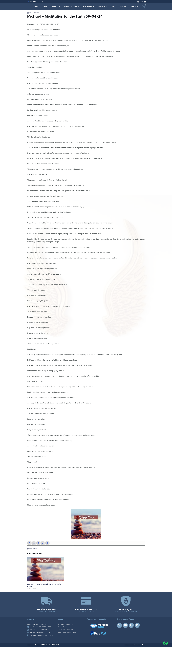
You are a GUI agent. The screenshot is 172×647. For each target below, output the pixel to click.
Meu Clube (55, 6)
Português (32, 1)
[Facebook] (145, 2)
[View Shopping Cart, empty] (144, 6)
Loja (45, 6)
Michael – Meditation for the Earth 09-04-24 (44, 585)
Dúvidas (122, 6)
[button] (29, 543)
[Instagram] (138, 2)
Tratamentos (88, 6)
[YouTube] (142, 2)
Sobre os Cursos (71, 6)
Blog (113, 6)
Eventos (101, 6)
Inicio (36, 6)
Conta (133, 6)
